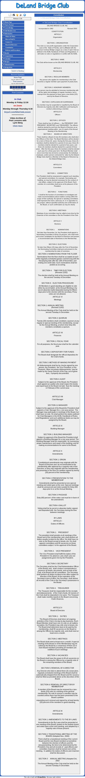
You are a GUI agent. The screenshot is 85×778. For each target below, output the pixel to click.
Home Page (8, 22)
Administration (9, 64)
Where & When (10, 36)
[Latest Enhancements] (18, 15)
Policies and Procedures (12, 50)
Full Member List (10, 31)
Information (8, 33)
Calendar (7, 59)
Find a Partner (9, 25)
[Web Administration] (21, 15)
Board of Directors (11, 45)
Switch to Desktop (18, 71)
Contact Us (8, 42)
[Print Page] (14, 15)
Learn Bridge (8, 28)
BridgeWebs (8, 67)
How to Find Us (10, 39)
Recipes (6, 61)
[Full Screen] (10, 15)
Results (6, 53)
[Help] (25, 15)
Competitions (8, 56)
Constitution (9, 47)
